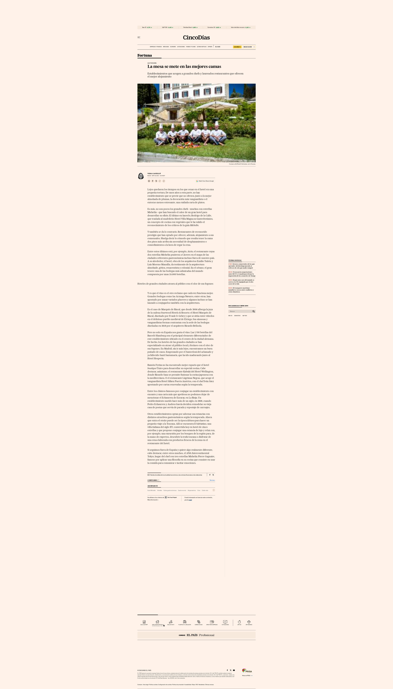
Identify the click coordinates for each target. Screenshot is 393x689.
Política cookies (153, 684)
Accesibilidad (187, 684)
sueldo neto (170, 624)
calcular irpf (144, 624)
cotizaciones (225, 624)
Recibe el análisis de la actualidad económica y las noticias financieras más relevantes (176, 475)
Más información (152, 500)
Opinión (210, 46)
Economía (173, 46)
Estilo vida (205, 490)
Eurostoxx (237, 315)
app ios (239, 624)
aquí (190, 500)
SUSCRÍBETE (237, 47)
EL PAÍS (216, 46)
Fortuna (144, 56)
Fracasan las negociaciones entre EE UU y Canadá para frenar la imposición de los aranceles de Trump (241, 274)
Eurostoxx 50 (211, 27)
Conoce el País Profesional (196, 635)
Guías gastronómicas (170, 490)
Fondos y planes (191, 46)
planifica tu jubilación (184, 624)
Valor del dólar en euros (238, 27)
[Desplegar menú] (138, 37)
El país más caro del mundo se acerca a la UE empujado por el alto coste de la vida (241, 282)
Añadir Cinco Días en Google (206, 181)
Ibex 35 (144, 27)
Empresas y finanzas (156, 46)
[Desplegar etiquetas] (213, 490)
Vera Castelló (154, 173)
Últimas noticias (201, 46)
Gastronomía (182, 490)
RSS (197, 684)
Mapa (193, 684)
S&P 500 (164, 27)
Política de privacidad (178, 684)
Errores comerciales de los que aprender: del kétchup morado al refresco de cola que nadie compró (241, 266)
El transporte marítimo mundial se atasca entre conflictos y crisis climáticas (241, 290)
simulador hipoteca (157, 624)
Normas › (212, 480)
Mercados (166, 46)
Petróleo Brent (187, 27)
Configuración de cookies (165, 684)
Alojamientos (192, 490)
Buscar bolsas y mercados (238, 306)
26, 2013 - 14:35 (158, 175)
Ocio (198, 490)
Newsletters (202, 684)
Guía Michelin (151, 490)
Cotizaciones (181, 46)
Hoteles (159, 490)
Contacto (139, 684)
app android (249, 624)
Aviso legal (146, 684)
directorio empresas (211, 624)
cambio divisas (198, 624)
